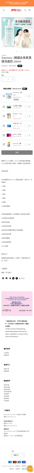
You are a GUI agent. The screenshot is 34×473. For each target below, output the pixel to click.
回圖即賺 (6, 371)
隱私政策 (24, 466)
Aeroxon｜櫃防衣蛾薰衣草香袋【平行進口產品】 (18, 143)
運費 (7, 72)
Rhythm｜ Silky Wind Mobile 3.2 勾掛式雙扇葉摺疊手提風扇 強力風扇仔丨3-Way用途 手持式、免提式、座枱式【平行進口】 (18, 114)
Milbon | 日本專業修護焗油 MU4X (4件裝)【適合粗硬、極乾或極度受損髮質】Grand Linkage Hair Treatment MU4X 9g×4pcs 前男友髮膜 (18, 134)
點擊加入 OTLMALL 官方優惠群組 (13, 436)
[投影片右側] (21, 52)
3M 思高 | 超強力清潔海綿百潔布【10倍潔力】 (18, 106)
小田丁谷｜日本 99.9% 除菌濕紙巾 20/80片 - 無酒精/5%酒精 (18, 123)
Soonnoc (3, 55)
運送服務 (6, 398)
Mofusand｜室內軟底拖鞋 (18, 92)
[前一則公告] (3, 3)
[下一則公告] (30, 3)
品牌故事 (6, 355)
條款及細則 (7, 387)
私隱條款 (6, 394)
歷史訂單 (6, 369)
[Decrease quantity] (26, 96)
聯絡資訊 (18, 469)
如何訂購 (6, 385)
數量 (2, 75)
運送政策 (11, 469)
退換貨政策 (7, 389)
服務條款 (24, 469)
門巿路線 (6, 401)
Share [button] (23, 278)
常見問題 (6, 396)
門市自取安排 (8, 391)
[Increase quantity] (30, 96)
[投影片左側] (13, 52)
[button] (4, 10)
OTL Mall (8, 466)
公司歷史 (6, 353)
